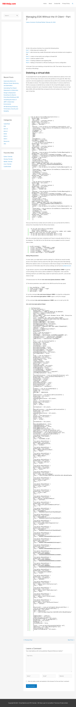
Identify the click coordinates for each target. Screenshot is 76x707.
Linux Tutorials (7, 164)
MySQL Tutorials (8, 161)
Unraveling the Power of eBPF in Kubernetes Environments (10, 102)
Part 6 (27, 62)
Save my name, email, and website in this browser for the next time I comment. (48, 681)
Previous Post (28, 640)
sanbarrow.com (67, 265)
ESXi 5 (5, 138)
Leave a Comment (30, 22)
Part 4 (27, 58)
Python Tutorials (8, 156)
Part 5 (27, 60)
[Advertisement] (11, 46)
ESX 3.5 (6, 128)
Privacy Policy (66, 3)
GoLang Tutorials (8, 159)
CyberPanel (7, 124)
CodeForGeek (7, 166)
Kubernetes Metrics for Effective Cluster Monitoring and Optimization (11, 83)
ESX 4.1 (6, 131)
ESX (5, 126)
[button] (72, 3)
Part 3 (27, 56)
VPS (5, 144)
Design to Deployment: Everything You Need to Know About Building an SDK (11, 95)
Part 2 (28, 52)
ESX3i (5, 134)
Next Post (71, 640)
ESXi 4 (5, 136)
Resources (6, 141)
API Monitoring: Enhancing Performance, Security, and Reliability (11, 109)
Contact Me (57, 3)
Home (45, 3)
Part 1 (27, 50)
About (50, 3)
